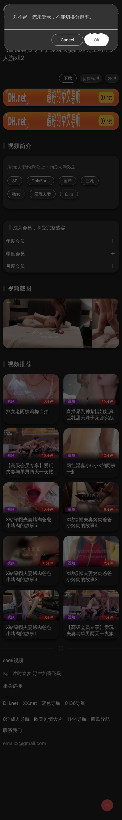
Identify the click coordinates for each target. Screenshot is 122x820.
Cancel (67, 39)
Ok (96, 39)
